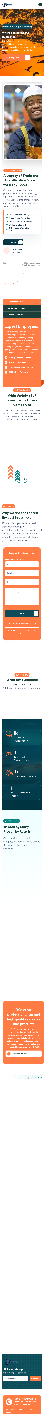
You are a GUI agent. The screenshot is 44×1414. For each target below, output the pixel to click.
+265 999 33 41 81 (20, 252)
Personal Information (14, 559)
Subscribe (35, 1379)
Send (22, 613)
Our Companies (12, 57)
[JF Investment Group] (7, 4)
